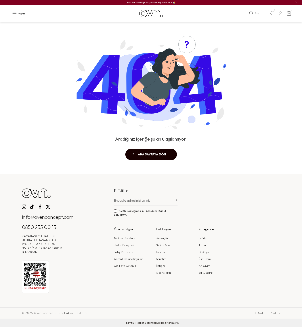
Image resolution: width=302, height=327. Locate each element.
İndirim (160, 252)
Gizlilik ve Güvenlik (125, 265)
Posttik (275, 313)
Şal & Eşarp (205, 272)
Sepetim (161, 259)
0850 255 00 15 (39, 227)
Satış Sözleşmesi (123, 252)
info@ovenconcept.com (48, 217)
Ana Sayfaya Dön (151, 154)
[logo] (151, 13)
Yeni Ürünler (163, 245)
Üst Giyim (205, 259)
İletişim (160, 265)
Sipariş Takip (163, 272)
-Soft (127, 322)
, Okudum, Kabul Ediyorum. (140, 212)
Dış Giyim (204, 252)
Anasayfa (162, 238)
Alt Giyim (204, 265)
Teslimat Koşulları (124, 238)
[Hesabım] (280, 13)
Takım (202, 245)
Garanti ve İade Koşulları (128, 259)
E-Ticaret (138, 322)
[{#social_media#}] (24, 207)
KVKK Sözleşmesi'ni (131, 211)
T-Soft (260, 313)
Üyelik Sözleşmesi (124, 245)
